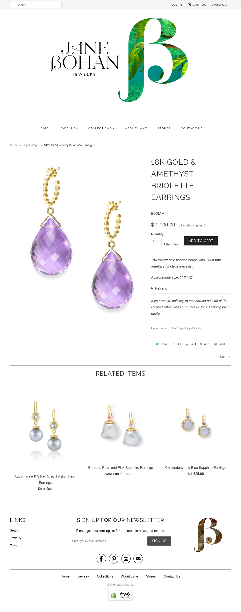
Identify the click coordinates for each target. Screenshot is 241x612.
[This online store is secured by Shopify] (120, 599)
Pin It (192, 344)
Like (178, 344)
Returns (161, 288)
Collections (100, 128)
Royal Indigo (193, 328)
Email (221, 344)
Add (206, 344)
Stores (164, 128)
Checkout (220, 4)
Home (43, 128)
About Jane (136, 128)
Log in (177, 4)
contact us (192, 306)
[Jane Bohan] (120, 66)
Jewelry (67, 128)
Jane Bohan (125, 585)
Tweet (164, 344)
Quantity (157, 234)
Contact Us (192, 128)
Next (223, 356)
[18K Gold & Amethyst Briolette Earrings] (78, 238)
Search (15, 530)
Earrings (177, 328)
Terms (14, 545)
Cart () (199, 4)
